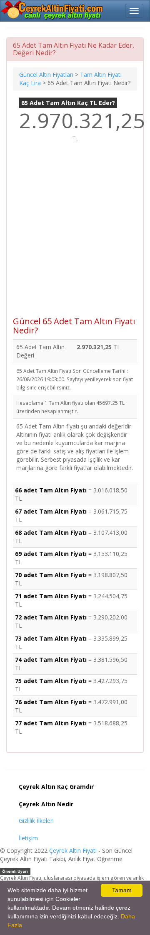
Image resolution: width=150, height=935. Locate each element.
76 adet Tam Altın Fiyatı (51, 702)
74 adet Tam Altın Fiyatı (51, 659)
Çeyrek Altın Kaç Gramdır (56, 787)
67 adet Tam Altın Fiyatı (51, 511)
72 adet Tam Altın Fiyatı (51, 617)
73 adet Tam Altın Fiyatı (51, 638)
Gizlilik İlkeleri (36, 821)
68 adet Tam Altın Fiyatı (51, 532)
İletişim (28, 838)
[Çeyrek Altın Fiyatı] (52, 10)
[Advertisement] (75, 233)
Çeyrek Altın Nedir (46, 804)
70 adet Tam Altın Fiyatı (51, 575)
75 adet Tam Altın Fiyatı (51, 681)
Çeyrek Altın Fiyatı (73, 850)
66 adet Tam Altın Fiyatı (51, 490)
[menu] (134, 11)
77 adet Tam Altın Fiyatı (51, 723)
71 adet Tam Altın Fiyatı (51, 596)
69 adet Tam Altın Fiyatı (51, 554)
